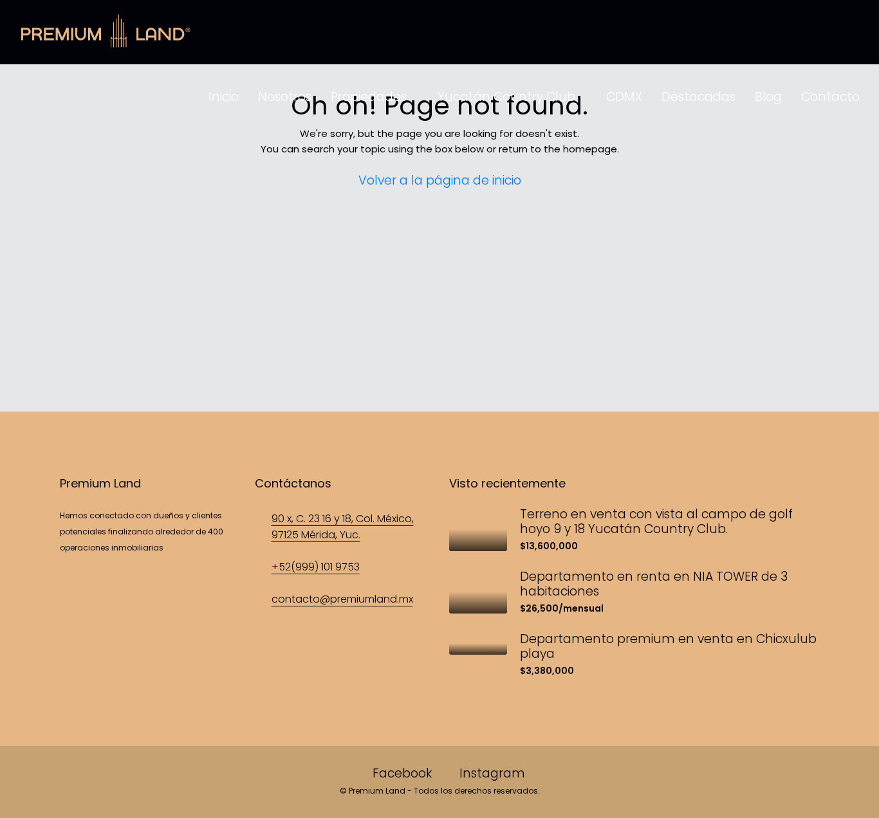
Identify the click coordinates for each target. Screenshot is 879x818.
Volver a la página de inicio (439, 180)
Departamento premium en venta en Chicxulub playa (668, 646)
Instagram (490, 773)
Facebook (402, 773)
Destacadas (699, 96)
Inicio (223, 96)
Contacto (830, 96)
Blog (768, 96)
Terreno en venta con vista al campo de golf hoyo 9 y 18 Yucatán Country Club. (656, 521)
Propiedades (369, 96)
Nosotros (284, 96)
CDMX (624, 96)
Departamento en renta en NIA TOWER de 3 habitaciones (654, 584)
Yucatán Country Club (506, 96)
